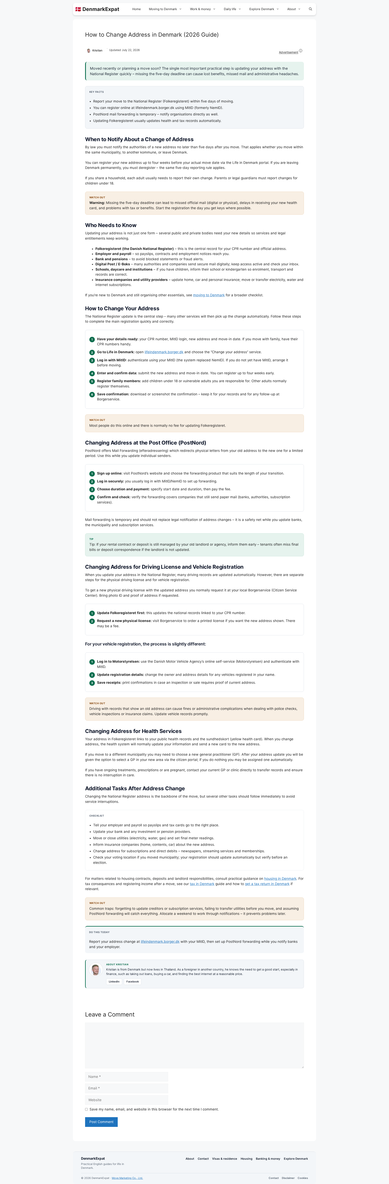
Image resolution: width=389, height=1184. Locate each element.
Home (136, 9)
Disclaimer (288, 1178)
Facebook (132, 981)
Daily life (230, 9)
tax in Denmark (202, 884)
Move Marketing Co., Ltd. (127, 1178)
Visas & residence (224, 1158)
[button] (310, 9)
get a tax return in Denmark (267, 884)
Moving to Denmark (163, 9)
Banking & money (268, 1158)
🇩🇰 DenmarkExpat (97, 9)
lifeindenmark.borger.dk (164, 352)
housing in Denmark (280, 879)
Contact (203, 1158)
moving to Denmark (209, 295)
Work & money (200, 9)
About (291, 9)
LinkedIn (114, 981)
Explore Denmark (261, 9)
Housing (246, 1158)
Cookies (303, 1178)
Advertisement (290, 51)
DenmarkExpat (93, 1158)
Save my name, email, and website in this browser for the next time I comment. (154, 1109)
